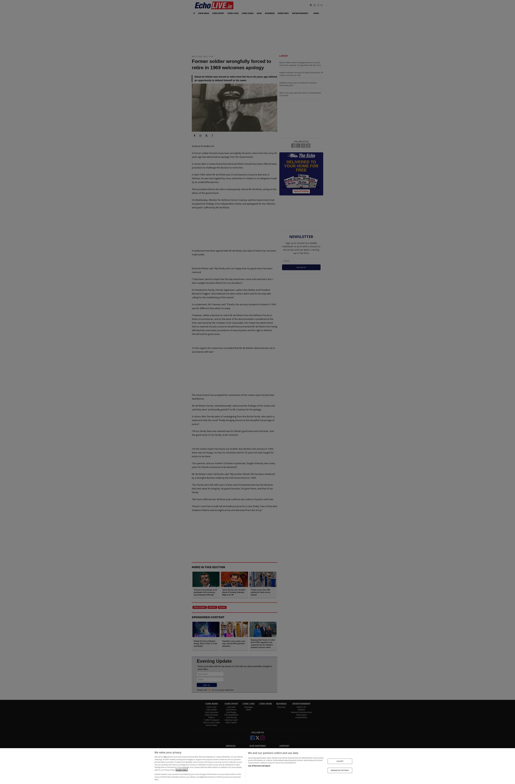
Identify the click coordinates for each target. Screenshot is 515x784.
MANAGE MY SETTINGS (340, 770)
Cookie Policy (181, 770)
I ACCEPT (339, 761)
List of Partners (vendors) (259, 766)
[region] (257, 766)
